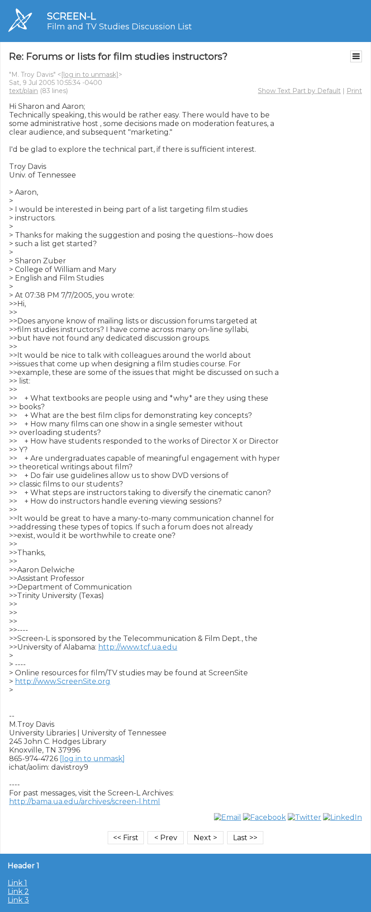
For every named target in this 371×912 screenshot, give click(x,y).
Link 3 (18, 900)
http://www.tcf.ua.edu (137, 647)
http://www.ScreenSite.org (62, 681)
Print (354, 91)
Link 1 (17, 883)
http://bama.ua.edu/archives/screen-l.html (84, 801)
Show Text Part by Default (299, 91)
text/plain (23, 91)
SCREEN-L (71, 16)
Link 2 (18, 891)
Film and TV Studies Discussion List (119, 27)
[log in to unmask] (90, 74)
